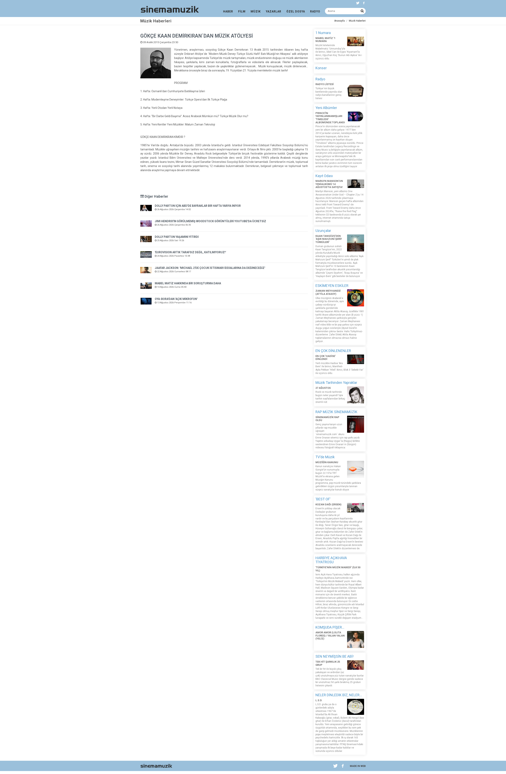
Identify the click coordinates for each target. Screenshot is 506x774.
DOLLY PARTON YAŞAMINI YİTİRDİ (177, 236)
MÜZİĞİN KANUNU (326, 462)
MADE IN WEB (358, 766)
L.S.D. (318, 700)
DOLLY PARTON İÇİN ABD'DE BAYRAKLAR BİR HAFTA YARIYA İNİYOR (198, 205)
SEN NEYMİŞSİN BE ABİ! (334, 656)
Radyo (320, 79)
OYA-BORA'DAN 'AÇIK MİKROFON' (176, 299)
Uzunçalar (323, 231)
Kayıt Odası (324, 176)
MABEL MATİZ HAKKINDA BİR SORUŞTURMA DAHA (188, 283)
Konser (321, 68)
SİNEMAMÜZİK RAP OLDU (327, 419)
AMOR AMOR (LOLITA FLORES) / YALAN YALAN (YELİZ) (330, 635)
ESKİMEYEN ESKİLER (331, 286)
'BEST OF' (322, 499)
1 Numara (323, 33)
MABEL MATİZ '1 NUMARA (325, 40)
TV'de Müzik (325, 457)
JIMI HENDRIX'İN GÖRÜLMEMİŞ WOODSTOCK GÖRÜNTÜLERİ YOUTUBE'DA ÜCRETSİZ (210, 221)
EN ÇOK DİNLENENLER (333, 351)
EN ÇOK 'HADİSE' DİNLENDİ (325, 358)
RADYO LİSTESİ (324, 84)
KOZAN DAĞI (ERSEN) (328, 504)
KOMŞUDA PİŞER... (329, 627)
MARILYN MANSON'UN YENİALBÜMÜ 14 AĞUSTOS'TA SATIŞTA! (329, 184)
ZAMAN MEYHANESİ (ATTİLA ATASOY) (328, 292)
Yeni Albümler (326, 108)
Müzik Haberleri (357, 20)
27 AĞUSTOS (323, 387)
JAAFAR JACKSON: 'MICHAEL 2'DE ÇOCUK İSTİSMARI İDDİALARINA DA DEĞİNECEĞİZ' (210, 267)
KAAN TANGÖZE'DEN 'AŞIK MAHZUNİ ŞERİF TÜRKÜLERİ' (328, 239)
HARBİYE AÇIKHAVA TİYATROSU (331, 560)
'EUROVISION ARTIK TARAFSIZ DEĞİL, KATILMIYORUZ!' (190, 252)
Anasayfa (339, 20)
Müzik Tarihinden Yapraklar (336, 382)
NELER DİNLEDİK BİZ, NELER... (338, 695)
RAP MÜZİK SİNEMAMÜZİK (336, 412)
